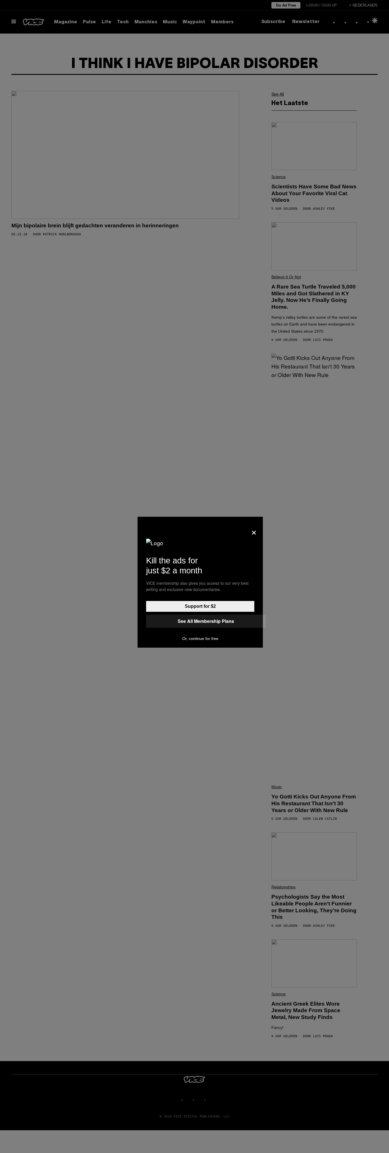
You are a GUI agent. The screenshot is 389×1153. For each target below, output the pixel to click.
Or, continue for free (200, 638)
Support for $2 (200, 606)
